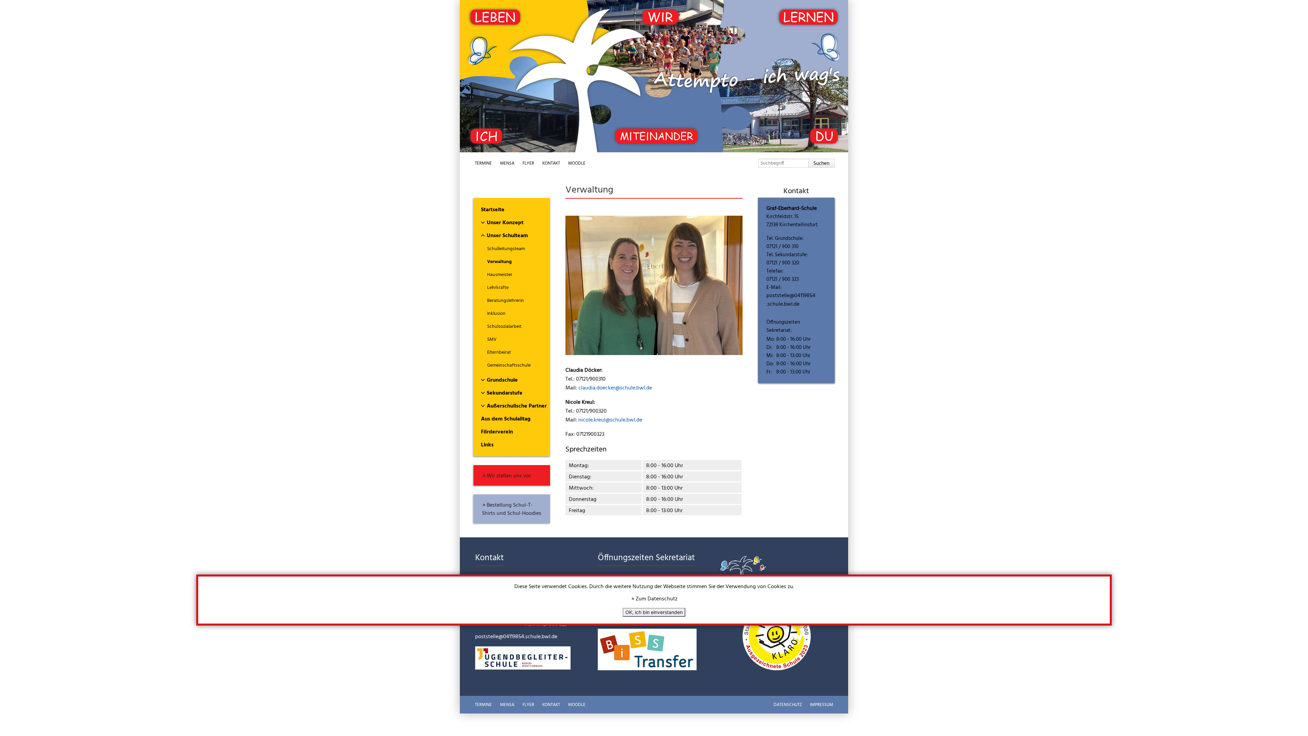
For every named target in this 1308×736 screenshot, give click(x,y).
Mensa (507, 163)
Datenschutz (788, 704)
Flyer (528, 163)
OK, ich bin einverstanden (654, 612)
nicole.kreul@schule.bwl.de (610, 420)
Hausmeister (499, 275)
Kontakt (551, 163)
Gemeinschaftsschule (509, 365)
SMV (492, 339)
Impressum (821, 704)
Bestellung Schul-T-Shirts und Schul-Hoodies (511, 509)
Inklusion (496, 314)
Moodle (577, 163)
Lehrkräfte (498, 288)
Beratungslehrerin (505, 301)
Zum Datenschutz (657, 599)
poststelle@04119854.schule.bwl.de (790, 300)
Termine (483, 163)
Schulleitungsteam (506, 249)
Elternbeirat (499, 352)
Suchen (821, 163)
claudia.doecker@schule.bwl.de (615, 388)
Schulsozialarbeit (504, 327)
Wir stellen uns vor (509, 476)
